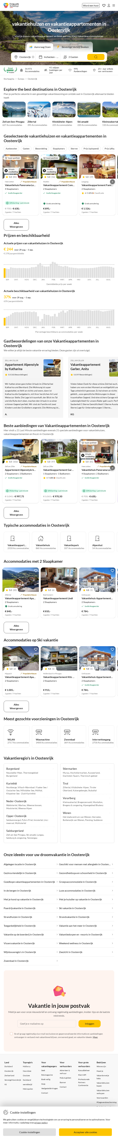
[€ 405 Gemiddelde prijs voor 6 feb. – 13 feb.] (53, 270)
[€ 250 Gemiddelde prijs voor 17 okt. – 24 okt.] (19, 273)
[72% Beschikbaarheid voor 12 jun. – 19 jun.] (90, 318)
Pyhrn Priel (27, 820)
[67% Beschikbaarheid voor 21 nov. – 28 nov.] (30, 319)
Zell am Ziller (11, 360)
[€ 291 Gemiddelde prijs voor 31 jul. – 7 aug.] (105, 272)
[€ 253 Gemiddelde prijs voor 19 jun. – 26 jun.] (92, 273)
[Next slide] (112, 181)
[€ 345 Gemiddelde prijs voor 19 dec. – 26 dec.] (38, 271)
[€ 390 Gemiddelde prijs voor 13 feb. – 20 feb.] (55, 270)
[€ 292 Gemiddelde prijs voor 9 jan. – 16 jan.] (44, 272)
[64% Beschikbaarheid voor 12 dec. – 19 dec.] (36, 319)
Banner (63, 1082)
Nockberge (11, 787)
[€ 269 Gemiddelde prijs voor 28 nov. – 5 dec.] (32, 272)
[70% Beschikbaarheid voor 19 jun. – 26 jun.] (92, 318)
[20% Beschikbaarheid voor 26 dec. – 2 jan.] (40, 323)
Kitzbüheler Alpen (62, 121)
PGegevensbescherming (107, 1102)
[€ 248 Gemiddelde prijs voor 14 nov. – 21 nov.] (28, 273)
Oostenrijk (32, 79)
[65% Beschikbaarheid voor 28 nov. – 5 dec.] (32, 319)
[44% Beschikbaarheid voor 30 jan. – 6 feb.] (51, 321)
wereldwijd (27, 1084)
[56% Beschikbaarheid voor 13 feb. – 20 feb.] (55, 320)
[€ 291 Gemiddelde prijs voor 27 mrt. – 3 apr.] (67, 272)
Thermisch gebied (88, 775)
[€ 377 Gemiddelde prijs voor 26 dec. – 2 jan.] (40, 270)
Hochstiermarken (78, 772)
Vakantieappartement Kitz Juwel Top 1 (64, 676)
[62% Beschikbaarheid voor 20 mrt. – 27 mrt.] (65, 319)
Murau (66, 772)
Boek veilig (45, 1079)
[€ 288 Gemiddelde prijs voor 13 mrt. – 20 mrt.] (63, 272)
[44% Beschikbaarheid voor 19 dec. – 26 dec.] (38, 321)
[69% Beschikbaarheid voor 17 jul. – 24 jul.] (101, 318)
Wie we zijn (101, 1066)
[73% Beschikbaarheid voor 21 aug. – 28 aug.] (111, 318)
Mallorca (26, 1066)
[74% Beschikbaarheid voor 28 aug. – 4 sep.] (113, 318)
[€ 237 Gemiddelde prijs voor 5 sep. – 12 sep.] (7, 273)
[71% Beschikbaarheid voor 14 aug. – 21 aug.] (109, 318)
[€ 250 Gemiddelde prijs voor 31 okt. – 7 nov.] (23, 273)
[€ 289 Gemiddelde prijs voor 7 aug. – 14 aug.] (107, 272)
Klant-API (82, 1075)
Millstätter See (27, 790)
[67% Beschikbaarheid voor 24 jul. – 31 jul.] (103, 319)
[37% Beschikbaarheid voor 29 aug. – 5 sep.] (5, 322)
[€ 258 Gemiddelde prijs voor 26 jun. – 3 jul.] (95, 273)
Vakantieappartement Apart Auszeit (24, 676)
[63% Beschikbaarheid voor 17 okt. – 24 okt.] (19, 319)
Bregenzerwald (85, 802)
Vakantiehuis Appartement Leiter (100, 598)
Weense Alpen (25, 808)
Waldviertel (11, 805)
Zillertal (32, 121)
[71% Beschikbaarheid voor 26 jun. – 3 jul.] (95, 318)
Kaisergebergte (80, 790)
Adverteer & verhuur (65, 1071)
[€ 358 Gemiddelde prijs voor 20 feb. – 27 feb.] (57, 271)
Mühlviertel (20, 823)
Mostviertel (11, 808)
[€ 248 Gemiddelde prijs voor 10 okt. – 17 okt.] (17, 273)
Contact (44, 1093)
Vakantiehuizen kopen (103, 1084)
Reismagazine (47, 1075)
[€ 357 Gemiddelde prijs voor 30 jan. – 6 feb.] (51, 271)
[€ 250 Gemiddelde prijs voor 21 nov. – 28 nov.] (30, 273)
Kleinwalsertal (70, 802)
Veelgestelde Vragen (49, 1088)
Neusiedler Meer (14, 772)
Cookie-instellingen (29, 1132)
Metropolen (28, 1089)
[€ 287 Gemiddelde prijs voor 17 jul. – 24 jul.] (101, 272)
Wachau (22, 805)
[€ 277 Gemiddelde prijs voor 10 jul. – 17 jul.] (99, 272)
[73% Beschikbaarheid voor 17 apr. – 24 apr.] (74, 318)
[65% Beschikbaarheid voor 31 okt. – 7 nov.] (23, 319)
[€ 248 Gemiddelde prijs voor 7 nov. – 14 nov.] (25, 273)
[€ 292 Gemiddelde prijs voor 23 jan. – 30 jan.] (48, 272)
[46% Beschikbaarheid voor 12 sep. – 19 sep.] (9, 321)
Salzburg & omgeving (16, 838)
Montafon (97, 802)
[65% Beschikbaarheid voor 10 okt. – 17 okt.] (17, 319)
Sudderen (98, 820)
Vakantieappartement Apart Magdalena (26, 598)
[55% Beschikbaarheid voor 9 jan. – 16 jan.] (44, 320)
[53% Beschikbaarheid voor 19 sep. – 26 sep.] (11, 320)
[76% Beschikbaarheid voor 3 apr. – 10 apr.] (69, 318)
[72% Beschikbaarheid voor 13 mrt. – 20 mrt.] (63, 318)
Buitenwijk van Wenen (73, 820)
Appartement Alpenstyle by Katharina (25, 469)
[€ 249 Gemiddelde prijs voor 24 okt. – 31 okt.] (21, 273)
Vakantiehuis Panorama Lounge (22, 185)
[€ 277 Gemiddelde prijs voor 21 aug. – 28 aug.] (111, 272)
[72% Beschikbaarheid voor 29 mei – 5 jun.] (86, 318)
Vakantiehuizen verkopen (103, 1091)
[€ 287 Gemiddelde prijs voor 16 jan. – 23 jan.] (46, 272)
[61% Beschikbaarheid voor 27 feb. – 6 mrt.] (59, 319)
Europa (21, 79)
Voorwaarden (102, 1098)
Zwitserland (9, 1075)
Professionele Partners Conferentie (84, 1082)
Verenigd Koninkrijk (12, 1080)
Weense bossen (34, 805)
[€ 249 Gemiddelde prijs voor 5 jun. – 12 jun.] (88, 273)
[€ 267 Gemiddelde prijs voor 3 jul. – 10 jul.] (97, 272)
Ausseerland (94, 772)
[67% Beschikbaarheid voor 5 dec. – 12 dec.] (34, 319)
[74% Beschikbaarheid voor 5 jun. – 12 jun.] (88, 318)
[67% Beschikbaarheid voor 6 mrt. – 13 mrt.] (61, 319)
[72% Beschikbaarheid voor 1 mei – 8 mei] (78, 318)
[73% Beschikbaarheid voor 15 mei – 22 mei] (82, 318)
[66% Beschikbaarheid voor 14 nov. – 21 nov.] (28, 319)
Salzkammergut (13, 820)
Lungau (40, 834)
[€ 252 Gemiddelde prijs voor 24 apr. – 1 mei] (76, 273)
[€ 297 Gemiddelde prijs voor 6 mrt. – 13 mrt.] (61, 272)
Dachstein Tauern (71, 775)
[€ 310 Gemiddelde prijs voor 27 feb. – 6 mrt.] (59, 272)
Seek (43, 1070)
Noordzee (27, 1071)
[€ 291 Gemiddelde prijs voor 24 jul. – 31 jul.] (103, 272)
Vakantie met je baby (103, 1077)
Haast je (100, 1071)
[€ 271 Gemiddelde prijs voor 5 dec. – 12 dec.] (34, 272)
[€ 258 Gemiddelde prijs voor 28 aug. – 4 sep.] (113, 273)
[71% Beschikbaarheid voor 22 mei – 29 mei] (84, 318)
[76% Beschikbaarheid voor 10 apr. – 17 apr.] (72, 318)
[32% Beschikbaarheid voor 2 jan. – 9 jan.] (42, 322)
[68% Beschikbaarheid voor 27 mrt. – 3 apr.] (67, 318)
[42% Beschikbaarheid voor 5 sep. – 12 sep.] (7, 321)
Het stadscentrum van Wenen (77, 817)
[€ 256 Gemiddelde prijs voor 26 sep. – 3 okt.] (13, 273)
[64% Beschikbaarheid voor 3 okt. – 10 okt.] (15, 319)
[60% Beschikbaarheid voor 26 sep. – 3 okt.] (13, 319)
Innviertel (38, 820)
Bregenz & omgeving (72, 805)
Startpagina (9, 79)
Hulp (43, 1084)
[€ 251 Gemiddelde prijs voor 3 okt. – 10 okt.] (15, 273)
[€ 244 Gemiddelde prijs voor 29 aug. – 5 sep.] (5, 273)
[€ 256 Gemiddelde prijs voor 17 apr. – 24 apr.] (74, 273)
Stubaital (92, 790)
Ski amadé (82, 121)
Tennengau (32, 838)
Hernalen (96, 817)
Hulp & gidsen (65, 1078)
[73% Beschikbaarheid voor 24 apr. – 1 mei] (76, 318)
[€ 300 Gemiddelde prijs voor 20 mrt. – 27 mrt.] (65, 272)
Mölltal (38, 790)
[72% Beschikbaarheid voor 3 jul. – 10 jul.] (97, 318)
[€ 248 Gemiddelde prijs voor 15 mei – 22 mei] (82, 273)
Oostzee (26, 1075)
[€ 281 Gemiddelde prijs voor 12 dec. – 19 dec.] (36, 272)
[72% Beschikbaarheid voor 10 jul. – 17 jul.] (99, 318)
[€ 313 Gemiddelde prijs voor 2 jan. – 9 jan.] (42, 271)
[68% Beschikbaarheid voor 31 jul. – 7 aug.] (105, 318)
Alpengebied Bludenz (93, 805)
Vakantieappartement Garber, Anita (62, 469)
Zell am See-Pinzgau (13, 121)
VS (5, 1084)
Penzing (89, 820)
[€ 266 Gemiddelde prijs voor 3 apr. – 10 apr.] (69, 272)
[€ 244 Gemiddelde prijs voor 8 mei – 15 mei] (80, 273)
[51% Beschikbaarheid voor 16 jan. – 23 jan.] (46, 320)
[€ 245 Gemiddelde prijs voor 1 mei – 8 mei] (78, 273)
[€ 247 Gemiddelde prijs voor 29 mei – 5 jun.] (86, 273)
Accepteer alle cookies (85, 1132)
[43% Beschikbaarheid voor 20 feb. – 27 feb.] (57, 321)
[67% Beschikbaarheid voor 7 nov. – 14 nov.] (25, 319)
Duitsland (8, 1066)
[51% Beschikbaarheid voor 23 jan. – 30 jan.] (48, 320)
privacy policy (41, 1122)
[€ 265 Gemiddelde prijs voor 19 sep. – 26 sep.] (11, 272)
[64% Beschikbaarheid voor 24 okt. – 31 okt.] (21, 319)
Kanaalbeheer (84, 1070)
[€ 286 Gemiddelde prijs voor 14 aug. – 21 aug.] (109, 272)
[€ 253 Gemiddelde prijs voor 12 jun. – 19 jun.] (90, 273)
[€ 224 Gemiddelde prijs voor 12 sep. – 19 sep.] (9, 273)
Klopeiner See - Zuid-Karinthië (20, 793)
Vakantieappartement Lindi (58, 598)
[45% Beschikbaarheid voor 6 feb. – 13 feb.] (53, 321)
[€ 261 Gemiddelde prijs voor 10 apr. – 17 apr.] (72, 273)
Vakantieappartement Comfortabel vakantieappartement (74, 185)
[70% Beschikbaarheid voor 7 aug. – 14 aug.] (107, 318)
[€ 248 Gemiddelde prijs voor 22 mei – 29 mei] (84, 273)
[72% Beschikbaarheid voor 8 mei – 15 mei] (80, 318)
